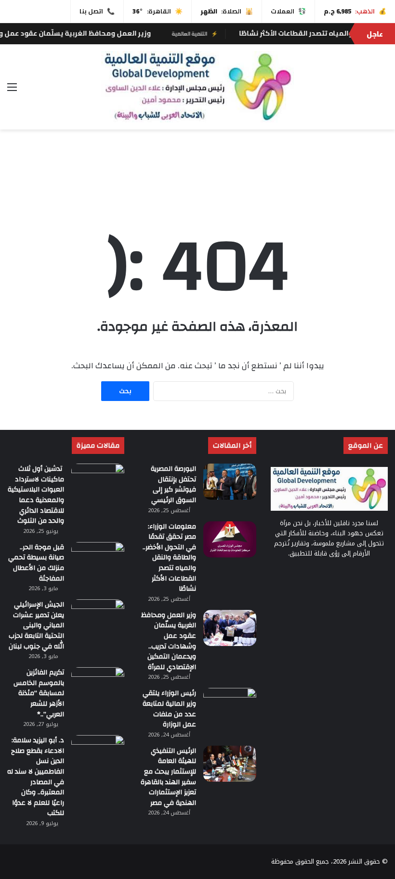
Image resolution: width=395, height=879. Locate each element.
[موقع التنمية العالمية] (197, 87)
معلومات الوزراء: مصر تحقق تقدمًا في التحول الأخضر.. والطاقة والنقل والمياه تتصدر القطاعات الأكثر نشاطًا (169, 557)
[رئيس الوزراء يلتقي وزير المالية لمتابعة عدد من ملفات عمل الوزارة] (229, 706)
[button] (380, 177)
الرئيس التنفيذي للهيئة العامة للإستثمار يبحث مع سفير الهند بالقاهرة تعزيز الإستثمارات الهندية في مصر (168, 777)
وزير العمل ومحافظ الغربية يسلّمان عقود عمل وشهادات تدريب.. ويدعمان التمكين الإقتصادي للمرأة (168, 641)
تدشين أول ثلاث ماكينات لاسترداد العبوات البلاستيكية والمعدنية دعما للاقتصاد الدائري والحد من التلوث (36, 495)
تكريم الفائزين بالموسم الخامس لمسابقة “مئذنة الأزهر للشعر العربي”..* (38, 693)
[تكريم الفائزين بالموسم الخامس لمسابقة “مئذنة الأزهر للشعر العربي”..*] (97, 685)
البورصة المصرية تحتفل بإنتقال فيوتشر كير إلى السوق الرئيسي (173, 484)
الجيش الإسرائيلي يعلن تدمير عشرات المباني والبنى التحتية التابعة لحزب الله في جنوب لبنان (36, 625)
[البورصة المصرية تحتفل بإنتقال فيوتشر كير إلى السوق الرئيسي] (229, 482)
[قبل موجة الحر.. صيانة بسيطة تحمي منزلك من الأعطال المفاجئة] (97, 560)
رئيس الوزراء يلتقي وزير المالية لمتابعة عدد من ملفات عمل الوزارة (169, 709)
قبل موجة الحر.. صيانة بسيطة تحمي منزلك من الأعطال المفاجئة (36, 563)
